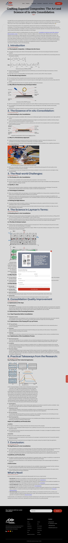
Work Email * (20, 278)
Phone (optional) (20, 282)
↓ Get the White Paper (34, 289)
